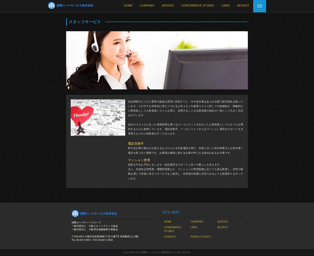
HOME (128, 5)
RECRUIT (243, 5)
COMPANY (147, 5)
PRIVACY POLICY (201, 236)
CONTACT (170, 236)
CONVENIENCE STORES (197, 5)
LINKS (226, 5)
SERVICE (168, 5)
